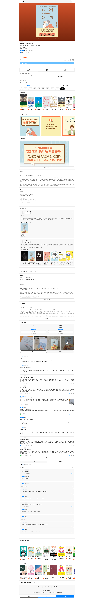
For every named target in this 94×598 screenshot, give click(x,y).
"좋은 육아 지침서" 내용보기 (47, 431)
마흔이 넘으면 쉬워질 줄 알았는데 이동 (62, 258)
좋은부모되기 (33, 271)
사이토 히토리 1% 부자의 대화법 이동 (39, 258)
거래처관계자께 (54, 592)
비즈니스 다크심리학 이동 (24, 258)
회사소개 (50, 592)
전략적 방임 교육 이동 (61, 553)
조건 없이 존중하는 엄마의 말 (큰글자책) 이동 (24, 230)
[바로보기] (26, 343)
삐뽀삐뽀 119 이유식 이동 (31, 553)
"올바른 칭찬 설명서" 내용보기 (47, 390)
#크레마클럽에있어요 (23, 94)
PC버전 (47, 592)
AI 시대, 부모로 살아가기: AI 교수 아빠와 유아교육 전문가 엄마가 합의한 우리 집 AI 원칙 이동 (23, 572)
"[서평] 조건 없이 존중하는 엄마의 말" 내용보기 (47, 380)
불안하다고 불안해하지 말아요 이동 (69, 258)
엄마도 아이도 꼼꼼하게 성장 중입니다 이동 (69, 572)
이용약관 (34, 592)
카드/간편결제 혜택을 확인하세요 (68, 65)
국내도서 (21, 271)
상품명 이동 (23, 103)
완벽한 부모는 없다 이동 (53, 572)
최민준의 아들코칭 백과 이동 (23, 553)
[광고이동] (70, 1)
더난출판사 (22, 48)
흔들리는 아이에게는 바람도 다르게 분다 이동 (38, 572)
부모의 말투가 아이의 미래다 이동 (31, 572)
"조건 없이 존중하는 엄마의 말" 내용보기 (47, 369)
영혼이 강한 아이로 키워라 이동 (46, 553)
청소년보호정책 (43, 592)
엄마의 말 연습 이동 (38, 553)
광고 (61, 592)
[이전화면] (20, 1)
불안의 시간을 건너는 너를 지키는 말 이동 (53, 553)
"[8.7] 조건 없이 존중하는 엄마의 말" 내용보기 (47, 421)
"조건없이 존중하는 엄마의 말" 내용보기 (47, 442)
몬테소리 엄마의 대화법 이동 (54, 258)
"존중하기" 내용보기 (47, 359)
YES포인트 (22, 59)
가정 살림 (25, 271)
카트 (73, 2)
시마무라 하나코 (22, 47)
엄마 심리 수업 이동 (69, 553)
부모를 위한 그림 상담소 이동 (46, 572)
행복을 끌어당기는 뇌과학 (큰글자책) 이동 (47, 258)
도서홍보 (58, 592)
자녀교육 (29, 271)
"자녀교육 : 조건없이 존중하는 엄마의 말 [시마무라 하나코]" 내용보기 (47, 400)
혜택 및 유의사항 (33, 333)
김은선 (28, 47)
